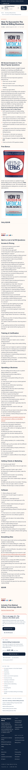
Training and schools (19, 740)
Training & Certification (9, 679)
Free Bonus (6, 672)
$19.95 (5, 689)
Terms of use (18, 754)
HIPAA (2, 746)
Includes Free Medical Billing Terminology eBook (13, 692)
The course (23, 8)
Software (6, 685)
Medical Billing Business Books (10, 708)
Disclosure (17, 759)
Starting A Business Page (7, 610)
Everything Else (7, 687)
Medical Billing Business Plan (9, 710)
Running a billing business (10, 12)
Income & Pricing (8, 677)
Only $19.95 (6, 674)
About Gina (3, 752)
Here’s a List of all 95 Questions (11, 676)
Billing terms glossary (6, 742)
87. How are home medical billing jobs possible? (13, 554)
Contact (3, 754)
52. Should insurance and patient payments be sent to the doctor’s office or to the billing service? (13, 418)
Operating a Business (9, 681)
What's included (18, 725)
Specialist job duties (19, 737)
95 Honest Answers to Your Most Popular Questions (13, 669)
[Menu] (18, 8)
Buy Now (3, 233)
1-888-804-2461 (5, 3)
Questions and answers (6, 756)
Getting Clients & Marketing (10, 683)
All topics (3, 759)
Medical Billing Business (8, 706)
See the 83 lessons (8, 632)
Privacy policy (18, 752)
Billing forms (18, 742)
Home (2, 12)
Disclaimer (17, 756)
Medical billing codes (6, 744)
